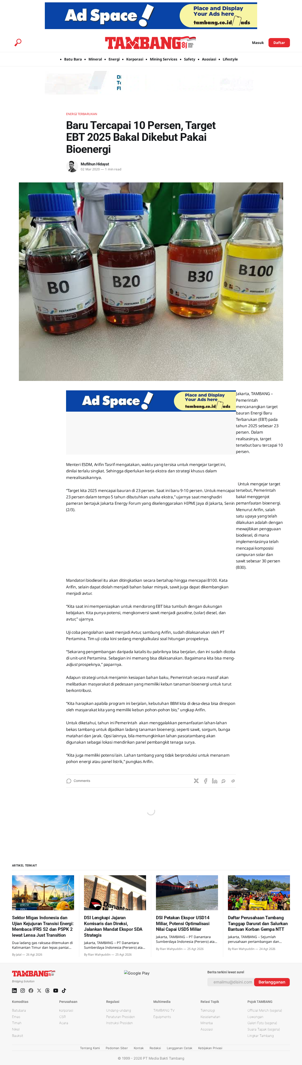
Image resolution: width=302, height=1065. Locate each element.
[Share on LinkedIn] (215, 781)
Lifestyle (230, 59)
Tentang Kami (90, 1048)
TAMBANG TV (164, 1010)
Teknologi (208, 1010)
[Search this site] (18, 42)
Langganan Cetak (179, 1048)
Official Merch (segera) (264, 1010)
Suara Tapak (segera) (263, 1029)
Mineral (95, 59)
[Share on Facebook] (205, 781)
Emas (16, 1017)
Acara (63, 1023)
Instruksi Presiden (119, 1023)
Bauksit (17, 1036)
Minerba (207, 1023)
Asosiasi (209, 59)
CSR (62, 1017)
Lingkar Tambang (260, 1036)
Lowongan (255, 1017)
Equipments (162, 1017)
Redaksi (155, 1048)
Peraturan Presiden (120, 1017)
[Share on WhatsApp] (224, 781)
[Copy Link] (233, 781)
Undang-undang (118, 1010)
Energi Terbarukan (81, 114)
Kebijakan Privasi (210, 1048)
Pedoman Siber (117, 1048)
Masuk (258, 42)
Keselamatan (210, 1017)
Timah (16, 1023)
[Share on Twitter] (196, 781)
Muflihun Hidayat (95, 164)
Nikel (16, 1029)
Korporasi (134, 59)
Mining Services (163, 59)
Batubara (19, 1010)
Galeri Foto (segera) (262, 1023)
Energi (114, 59)
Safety (189, 59)
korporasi (66, 1010)
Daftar (279, 42)
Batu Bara (73, 59)
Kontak (139, 1048)
